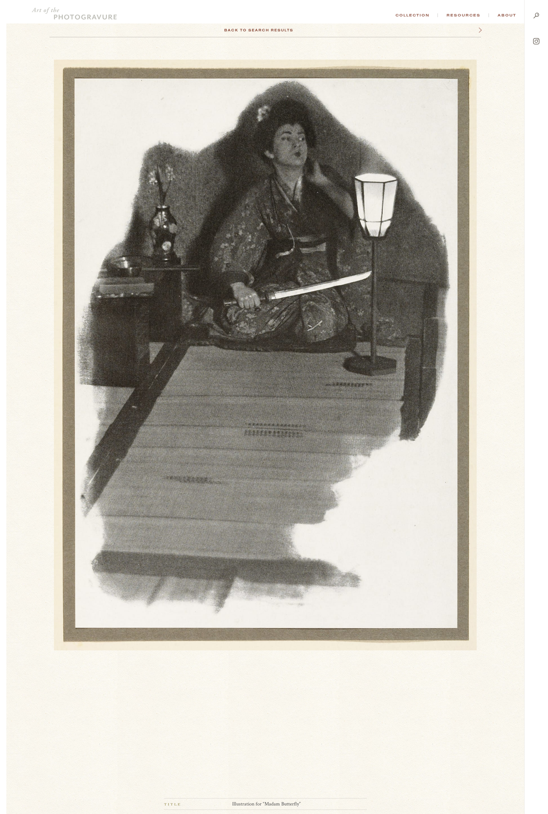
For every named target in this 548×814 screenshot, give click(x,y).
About (507, 15)
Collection (412, 15)
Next (474, 30)
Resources (463, 15)
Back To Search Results (258, 30)
